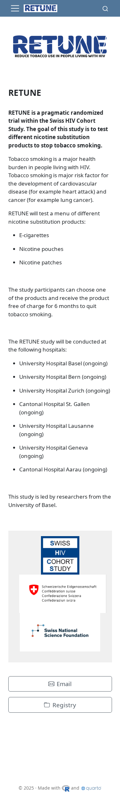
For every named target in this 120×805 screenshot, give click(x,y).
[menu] (15, 8)
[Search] (105, 8)
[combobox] (105, 8)
